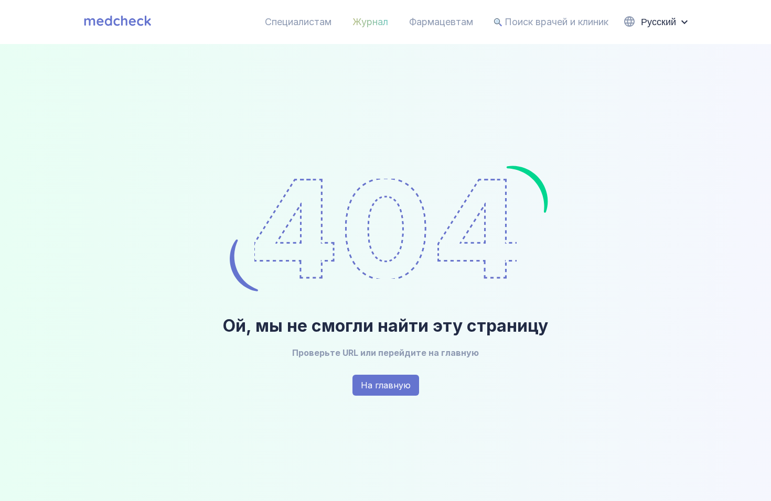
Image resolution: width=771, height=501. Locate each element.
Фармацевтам (441, 21)
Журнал (370, 21)
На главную (386, 385)
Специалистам (298, 21)
